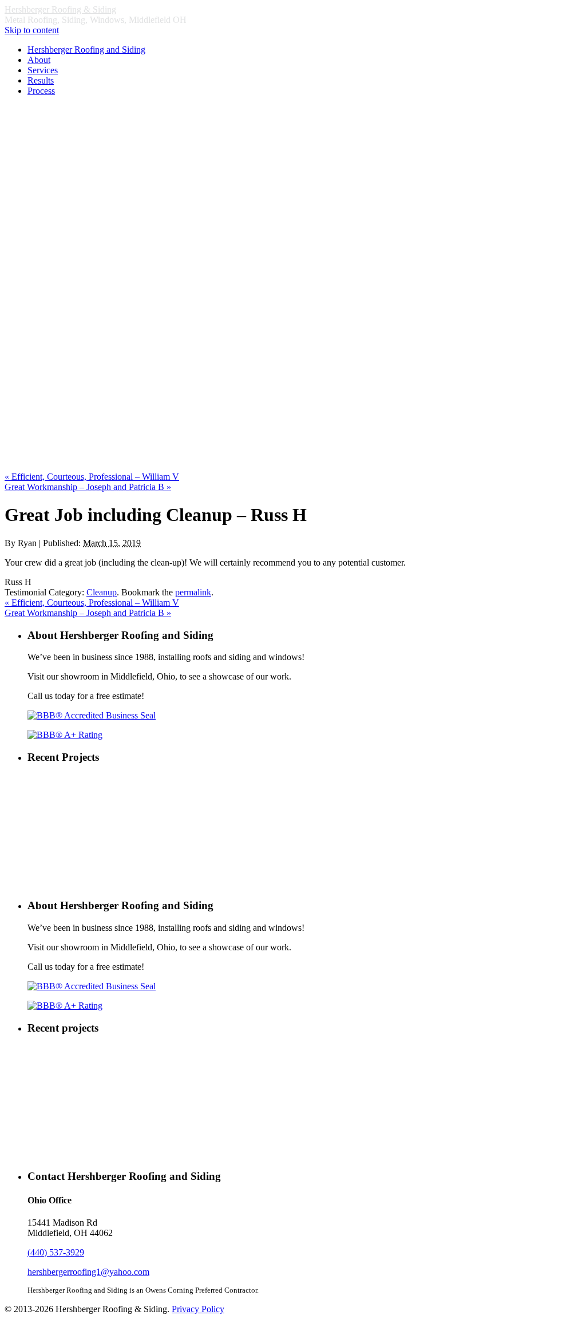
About (38, 60)
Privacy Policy (198, 1309)
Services (42, 70)
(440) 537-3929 (55, 1252)
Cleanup (101, 592)
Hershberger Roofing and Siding (86, 49)
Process (41, 91)
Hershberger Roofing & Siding (60, 9)
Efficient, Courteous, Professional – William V (92, 476)
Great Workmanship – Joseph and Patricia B (88, 487)
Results (40, 80)
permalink (193, 592)
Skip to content (32, 30)
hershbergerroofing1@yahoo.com (88, 1272)
